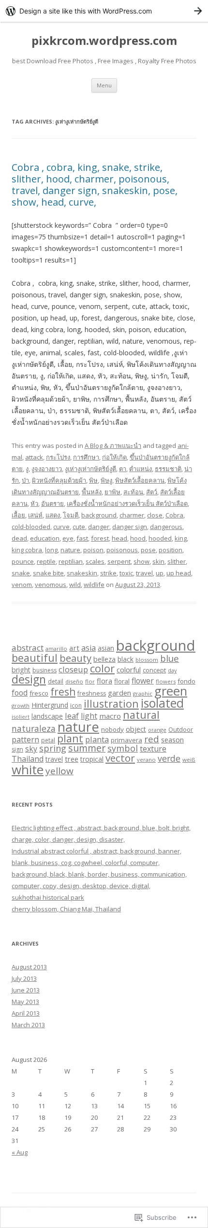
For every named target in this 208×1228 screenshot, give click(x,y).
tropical (92, 759)
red (151, 739)
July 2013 (24, 978)
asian (106, 648)
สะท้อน (133, 492)
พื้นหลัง (92, 492)
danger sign (129, 526)
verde (169, 758)
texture (153, 748)
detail (55, 681)
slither (176, 561)
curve (61, 526)
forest (100, 538)
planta (97, 739)
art (74, 648)
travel (144, 573)
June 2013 (26, 990)
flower (143, 680)
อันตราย (52, 503)
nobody (112, 729)
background (99, 515)
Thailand (28, 759)
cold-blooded (31, 526)
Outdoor (180, 729)
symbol (122, 748)
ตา (122, 468)
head (119, 538)
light (89, 716)
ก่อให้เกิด (114, 457)
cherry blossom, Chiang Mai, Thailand (66, 909)
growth (21, 705)
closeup (73, 669)
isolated (162, 703)
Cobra (174, 515)
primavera (126, 740)
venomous (50, 584)
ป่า (25, 480)
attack (34, 457)
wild (75, 584)
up (159, 573)
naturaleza (34, 728)
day (172, 670)
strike (108, 573)
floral (122, 681)
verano (146, 759)
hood (138, 538)
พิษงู (106, 480)
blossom (146, 659)
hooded (160, 538)
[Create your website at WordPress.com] (104, 11)
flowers (166, 681)
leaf (72, 715)
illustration (111, 704)
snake (21, 573)
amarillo (56, 648)
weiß (188, 759)
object (136, 729)
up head (178, 573)
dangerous (166, 526)
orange (157, 729)
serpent (119, 561)
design (29, 679)
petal (48, 740)
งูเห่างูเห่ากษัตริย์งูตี (90, 468)
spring (52, 748)
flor (90, 681)
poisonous (122, 549)
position (170, 549)
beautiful (35, 658)
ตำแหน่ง (140, 468)
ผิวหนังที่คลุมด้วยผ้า (59, 480)
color (102, 668)
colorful (129, 669)
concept (154, 670)
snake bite (48, 573)
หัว (34, 503)
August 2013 (29, 967)
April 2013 (26, 1013)
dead (19, 538)
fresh (62, 691)
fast (82, 538)
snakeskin (82, 573)
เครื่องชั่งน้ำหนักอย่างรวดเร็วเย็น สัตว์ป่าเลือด (127, 503)
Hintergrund (49, 705)
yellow (59, 771)
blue (169, 658)
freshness (91, 693)
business (44, 670)
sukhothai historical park (48, 897)
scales (95, 561)
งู (27, 468)
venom (22, 584)
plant (70, 738)
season (172, 739)
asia (88, 647)
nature (70, 549)
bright (21, 669)
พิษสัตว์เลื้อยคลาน (139, 480)
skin (158, 561)
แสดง (52, 515)
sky (31, 748)
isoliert (21, 716)
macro (110, 716)
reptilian (71, 561)
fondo (186, 681)
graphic (142, 693)
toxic (126, 573)
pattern (25, 739)
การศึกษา (86, 457)
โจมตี (70, 515)
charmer (131, 515)
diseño (74, 681)
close (155, 515)
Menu (104, 85)
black (126, 659)
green (170, 691)
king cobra (27, 549)
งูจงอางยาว (46, 468)
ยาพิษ (112, 492)
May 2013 (25, 1001)
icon (76, 705)
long (51, 549)
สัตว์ (151, 492)
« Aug (20, 1152)
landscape (47, 716)
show (141, 561)
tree (71, 759)
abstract (28, 647)
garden (119, 693)
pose (148, 549)
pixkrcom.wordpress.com (104, 40)
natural (141, 715)
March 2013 (28, 1024)
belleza (104, 659)
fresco (39, 693)
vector (120, 758)
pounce (23, 561)
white (28, 769)
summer (86, 747)
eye (68, 538)
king (181, 538)
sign (17, 749)
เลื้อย (18, 515)
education (44, 538)
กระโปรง (58, 457)
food (20, 692)
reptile (46, 561)
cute (79, 526)
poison (93, 549)
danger (98, 526)
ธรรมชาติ (168, 468)
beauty (75, 658)
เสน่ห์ (35, 515)
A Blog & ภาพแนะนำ (113, 445)
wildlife (94, 584)
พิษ (93, 480)
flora (104, 680)
